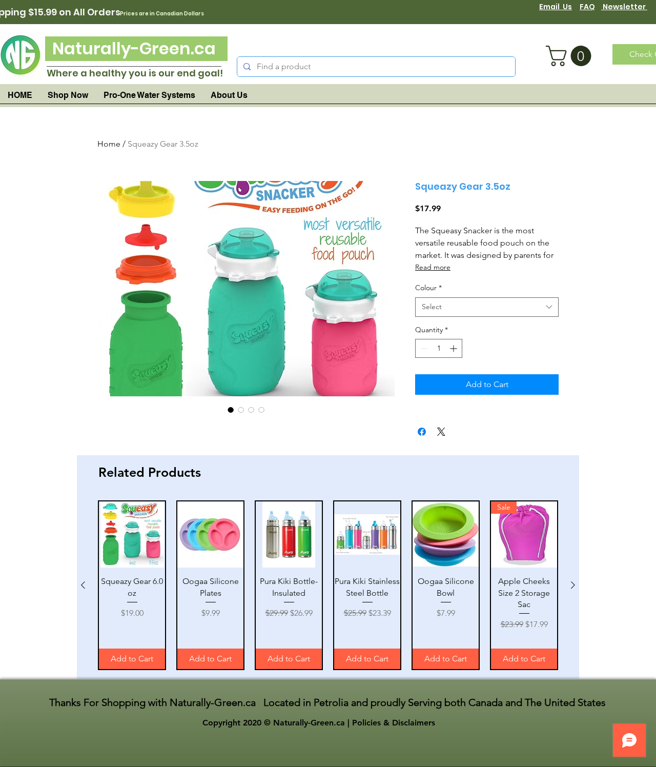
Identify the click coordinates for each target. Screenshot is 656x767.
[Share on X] (441, 432)
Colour (428, 287)
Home (108, 144)
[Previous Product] (83, 585)
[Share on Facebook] (422, 432)
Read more (432, 267)
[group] (328, 585)
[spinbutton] (438, 348)
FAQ (587, 7)
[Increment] (454, 348)
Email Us (555, 7)
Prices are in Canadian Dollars (162, 13)
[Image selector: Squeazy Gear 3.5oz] (230, 410)
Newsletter (624, 7)
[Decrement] (423, 348)
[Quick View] (132, 534)
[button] (571, 56)
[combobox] (487, 307)
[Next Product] (573, 585)
